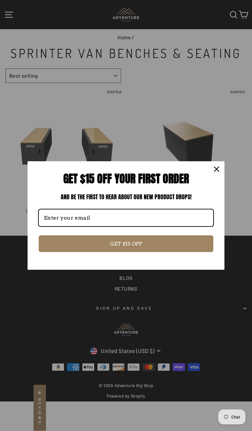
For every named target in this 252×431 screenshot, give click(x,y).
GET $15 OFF (126, 244)
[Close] (216, 169)
